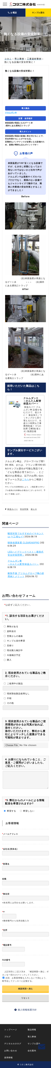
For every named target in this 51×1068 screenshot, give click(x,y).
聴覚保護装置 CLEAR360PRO (24, 542)
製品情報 (32, 1029)
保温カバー (12, 509)
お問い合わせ (10, 1050)
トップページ (10, 1029)
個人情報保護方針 (27, 1009)
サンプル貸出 (38, 12)
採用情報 (8, 1057)
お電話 (13, 12)
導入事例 (32, 1037)
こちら (25, 479)
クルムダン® (11, 112)
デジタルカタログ (12, 1043)
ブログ (7, 1037)
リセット (25, 998)
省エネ (34, 509)
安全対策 (24, 509)
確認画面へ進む (25, 988)
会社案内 (32, 1050)
